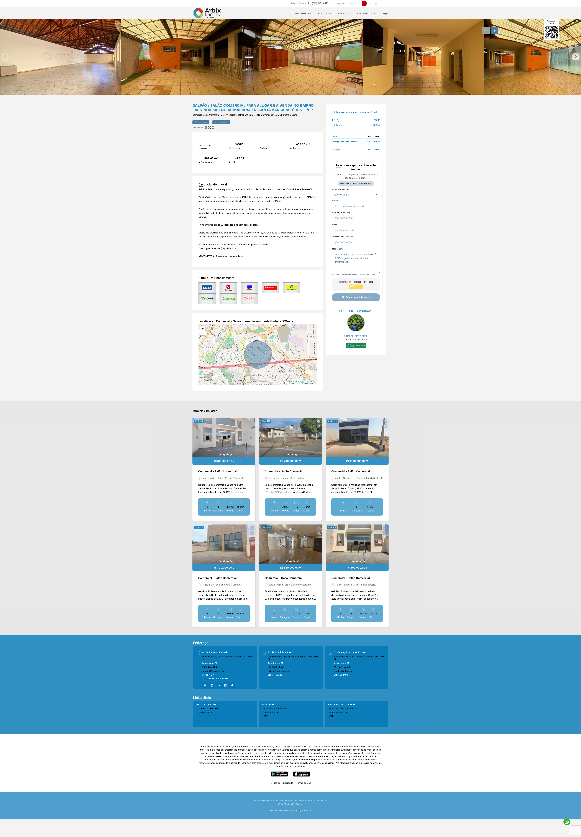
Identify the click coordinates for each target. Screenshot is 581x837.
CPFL (266, 716)
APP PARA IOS (205, 712)
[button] (375, 3)
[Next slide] (575, 57)
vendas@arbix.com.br (345, 671)
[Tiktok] (232, 685)
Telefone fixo (343, 237)
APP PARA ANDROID (208, 708)
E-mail (335, 224)
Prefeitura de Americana (276, 708)
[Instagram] (212, 685)
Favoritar (202, 122)
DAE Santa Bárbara (338, 712)
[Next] (250, 437)
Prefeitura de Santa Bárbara (343, 708)
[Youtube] (219, 685)
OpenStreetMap (310, 384)
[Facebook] (205, 685)
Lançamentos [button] (364, 13)
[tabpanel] (290, 57)
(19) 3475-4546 (210, 667)
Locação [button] (323, 13)
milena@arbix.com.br (278, 671)
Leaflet (297, 384)
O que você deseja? (341, 189)
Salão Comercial (211, 115)
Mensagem (337, 249)
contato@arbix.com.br (213, 671)
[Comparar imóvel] (252, 426)
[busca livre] (364, 3)
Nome (335, 200)
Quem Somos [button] (302, 13)
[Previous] (197, 437)
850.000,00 (374, 136)
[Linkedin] (225, 685)
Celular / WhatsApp (341, 213)
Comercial (197, 115)
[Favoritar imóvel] (252, 421)
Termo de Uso (303, 783)
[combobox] (356, 195)
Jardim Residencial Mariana (234, 115)
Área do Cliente (298, 3)
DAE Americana (271, 712)
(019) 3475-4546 (320, 3)
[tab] (486, 30)
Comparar (222, 122)
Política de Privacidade (281, 783)
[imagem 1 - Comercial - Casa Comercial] (290, 544)
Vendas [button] (342, 13)
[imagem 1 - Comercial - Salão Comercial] (223, 437)
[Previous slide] (5, 57)
